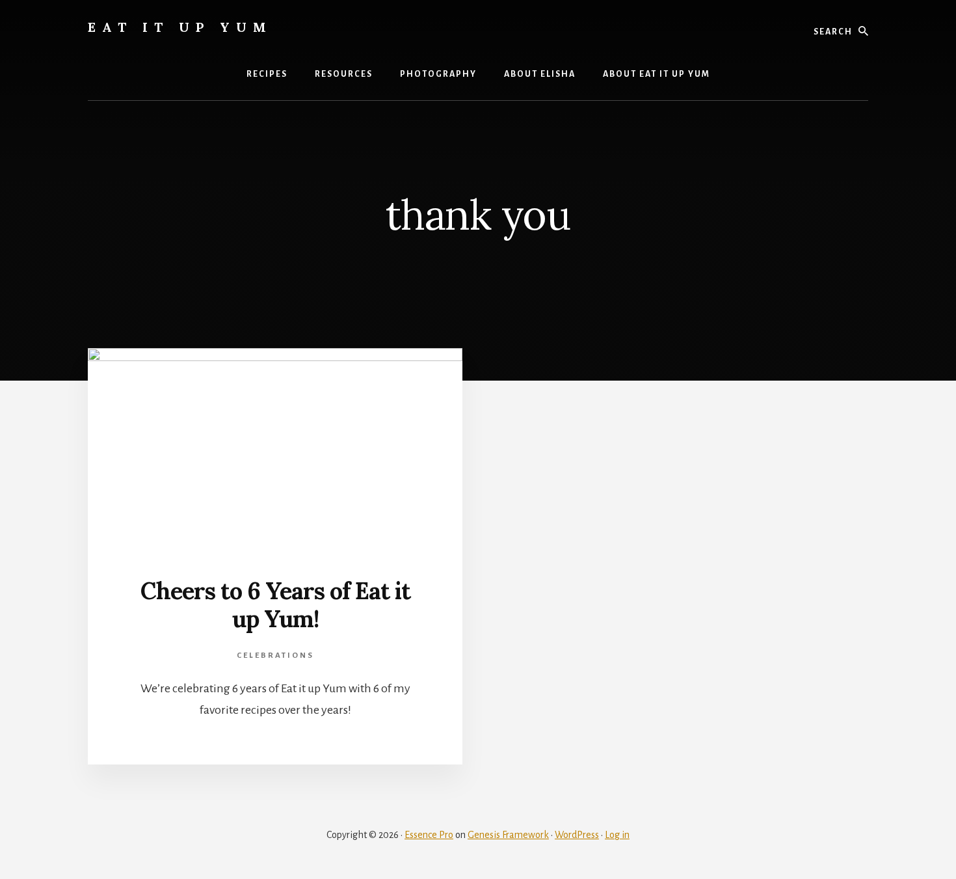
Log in (617, 835)
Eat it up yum (180, 27)
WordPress (577, 835)
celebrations (275, 655)
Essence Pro (429, 835)
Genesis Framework (508, 835)
